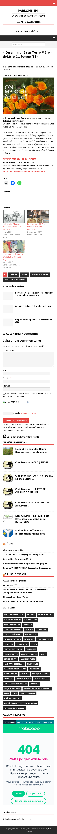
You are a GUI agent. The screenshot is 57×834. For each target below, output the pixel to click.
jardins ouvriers (27, 659)
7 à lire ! (9, 543)
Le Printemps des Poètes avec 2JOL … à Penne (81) (13, 257)
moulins (24, 674)
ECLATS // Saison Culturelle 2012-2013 (33, 306)
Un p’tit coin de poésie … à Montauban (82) (33, 320)
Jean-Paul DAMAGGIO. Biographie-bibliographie (25, 563)
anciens (30, 615)
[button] (53, 3)
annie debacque (45, 615)
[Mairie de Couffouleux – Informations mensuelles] (8, 533)
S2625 (14, 693)
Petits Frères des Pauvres (15, 684)
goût (43, 654)
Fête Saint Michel (29, 654)
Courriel (6, 378)
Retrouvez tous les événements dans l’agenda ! (24, 171)
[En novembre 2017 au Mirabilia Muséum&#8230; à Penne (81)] (38, 216)
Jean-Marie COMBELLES (13, 664)
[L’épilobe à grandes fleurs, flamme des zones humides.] (8, 451)
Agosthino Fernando (13, 615)
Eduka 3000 (29, 639)
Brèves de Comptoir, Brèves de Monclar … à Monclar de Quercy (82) (34, 294)
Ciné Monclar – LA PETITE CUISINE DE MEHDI (30, 490)
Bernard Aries (30, 620)
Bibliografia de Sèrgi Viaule (15, 597)
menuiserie (34, 669)
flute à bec (31, 649)
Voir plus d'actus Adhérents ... (28, 31)
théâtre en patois (12, 698)
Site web (6, 386)
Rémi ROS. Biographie (13, 550)
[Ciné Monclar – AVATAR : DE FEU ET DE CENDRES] (8, 478)
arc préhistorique (12, 620)
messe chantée (10, 674)
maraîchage (32, 664)
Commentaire (8, 350)
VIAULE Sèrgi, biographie (14, 581)
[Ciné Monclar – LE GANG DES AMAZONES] (8, 505)
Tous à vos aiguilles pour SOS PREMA (20, 703)
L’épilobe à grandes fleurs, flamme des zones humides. (31, 450)
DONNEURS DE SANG (12, 639)
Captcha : (17, 413)
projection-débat (12, 688)
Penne (24, 274)
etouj (34, 644)
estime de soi (22, 644)
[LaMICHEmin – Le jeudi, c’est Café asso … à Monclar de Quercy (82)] (8, 518)
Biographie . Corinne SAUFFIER (17, 559)
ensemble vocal (45, 639)
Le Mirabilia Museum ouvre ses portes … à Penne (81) (12, 227)
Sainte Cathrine (28, 693)
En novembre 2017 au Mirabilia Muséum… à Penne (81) (36, 227)
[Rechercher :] (28, 44)
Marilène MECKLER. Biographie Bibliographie (24, 554)
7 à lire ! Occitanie (15, 574)
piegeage (34, 684)
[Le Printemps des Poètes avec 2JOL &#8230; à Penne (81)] (14, 246)
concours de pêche (12, 629)
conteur (29, 629)
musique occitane (40, 674)
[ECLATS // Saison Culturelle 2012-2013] (8, 309)
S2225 (6, 693)
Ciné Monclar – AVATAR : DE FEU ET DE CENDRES (34, 477)
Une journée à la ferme (14, 708)
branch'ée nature (12, 624)
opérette (8, 679)
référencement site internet (37, 688)
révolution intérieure (15, 279)
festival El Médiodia (13, 649)
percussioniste (41, 679)
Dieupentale (30, 634)
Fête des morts (10, 654)
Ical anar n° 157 (10, 585)
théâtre (13, 274)
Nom (5, 370)
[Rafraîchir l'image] (28, 402)
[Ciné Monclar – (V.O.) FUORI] (8, 465)
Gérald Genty (10, 659)
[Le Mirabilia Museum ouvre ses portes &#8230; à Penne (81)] (14, 216)
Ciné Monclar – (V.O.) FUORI (31, 462)
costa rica (41, 629)
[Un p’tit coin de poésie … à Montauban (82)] (8, 322)
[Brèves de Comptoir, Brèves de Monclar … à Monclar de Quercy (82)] (8, 296)
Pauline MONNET (23, 679)
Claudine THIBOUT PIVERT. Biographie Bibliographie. (27, 568)
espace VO (8, 644)
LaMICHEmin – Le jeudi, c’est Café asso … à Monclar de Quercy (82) (32, 519)
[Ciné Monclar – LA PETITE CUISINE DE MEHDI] (8, 492)
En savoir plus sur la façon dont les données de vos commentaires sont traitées (26, 427)
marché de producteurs (15, 669)
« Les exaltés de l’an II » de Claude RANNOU (23, 601)
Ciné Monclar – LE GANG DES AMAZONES (32, 504)
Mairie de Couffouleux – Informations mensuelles (30, 532)
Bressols (28, 624)
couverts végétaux (12, 634)
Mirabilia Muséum (40, 274)
